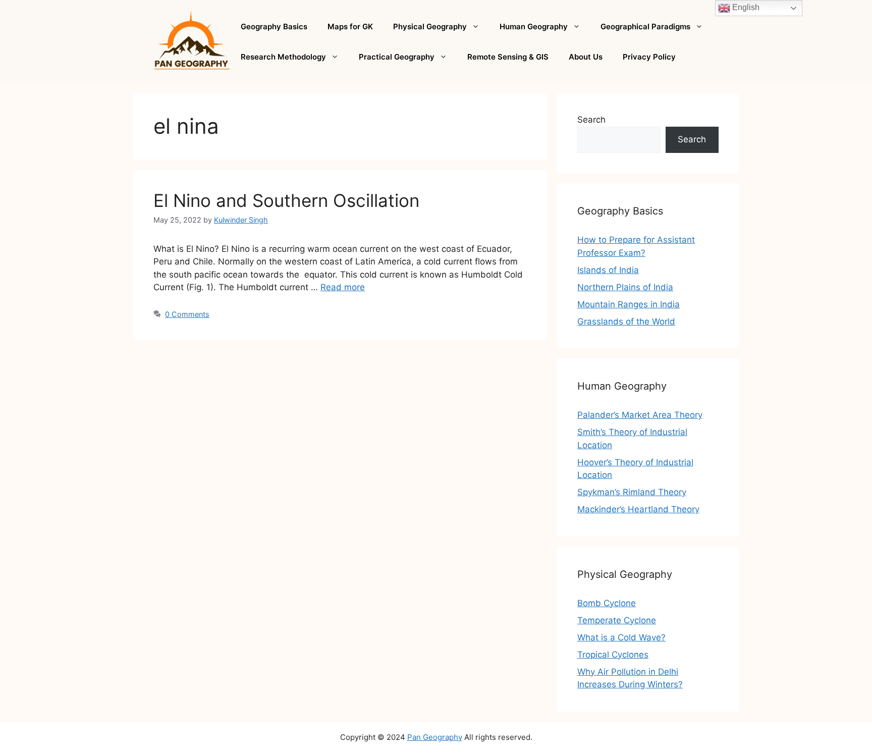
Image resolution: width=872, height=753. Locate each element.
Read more (342, 287)
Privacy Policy (649, 57)
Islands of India (608, 270)
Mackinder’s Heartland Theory (638, 509)
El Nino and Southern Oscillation (286, 200)
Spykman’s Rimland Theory (631, 492)
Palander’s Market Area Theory (639, 415)
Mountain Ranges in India (628, 304)
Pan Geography (434, 737)
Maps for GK (350, 26)
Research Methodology (283, 57)
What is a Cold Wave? (621, 637)
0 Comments (187, 314)
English (744, 7)
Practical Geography (396, 57)
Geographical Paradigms (645, 26)
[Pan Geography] (192, 41)
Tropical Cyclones (612, 655)
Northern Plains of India (625, 287)
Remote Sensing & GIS (508, 57)
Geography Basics (274, 26)
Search (591, 120)
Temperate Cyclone (616, 620)
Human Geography (534, 26)
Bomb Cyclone (606, 603)
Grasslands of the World (626, 321)
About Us (586, 57)
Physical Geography (430, 26)
